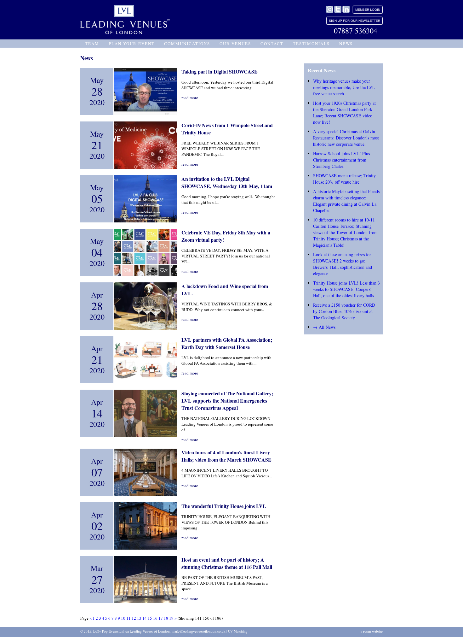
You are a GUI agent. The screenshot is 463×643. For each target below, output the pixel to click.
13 (139, 618)
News (346, 43)
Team (92, 43)
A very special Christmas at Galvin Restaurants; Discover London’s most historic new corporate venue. (346, 137)
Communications (187, 43)
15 (150, 618)
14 (144, 618)
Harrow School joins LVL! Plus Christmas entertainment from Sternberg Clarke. (341, 159)
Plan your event (132, 43)
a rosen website (372, 631)
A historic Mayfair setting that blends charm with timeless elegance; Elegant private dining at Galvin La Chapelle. (346, 200)
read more (189, 97)
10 (123, 618)
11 (128, 618)
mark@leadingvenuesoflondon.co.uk (199, 631)
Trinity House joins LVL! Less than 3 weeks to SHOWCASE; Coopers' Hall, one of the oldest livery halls (346, 289)
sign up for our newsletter (354, 20)
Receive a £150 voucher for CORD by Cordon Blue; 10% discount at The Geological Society (344, 311)
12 (134, 618)
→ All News (324, 327)
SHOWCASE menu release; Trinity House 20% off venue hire (344, 179)
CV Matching (238, 631)
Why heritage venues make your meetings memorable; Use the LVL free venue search (344, 87)
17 (160, 618)
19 (171, 618)
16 (155, 618)
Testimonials (311, 43)
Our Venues (235, 43)
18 (166, 618)
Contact (271, 43)
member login (367, 9)
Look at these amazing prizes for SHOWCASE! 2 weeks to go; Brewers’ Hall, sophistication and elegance (342, 263)
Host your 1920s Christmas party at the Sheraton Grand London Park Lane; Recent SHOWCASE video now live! (344, 112)
